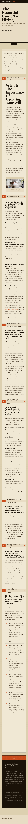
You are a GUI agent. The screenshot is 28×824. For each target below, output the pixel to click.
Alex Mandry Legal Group (11, 309)
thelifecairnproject (8, 1)
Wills (14, 43)
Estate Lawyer (21, 43)
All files (7, 43)
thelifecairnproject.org (7, 818)
